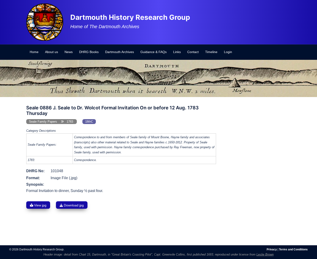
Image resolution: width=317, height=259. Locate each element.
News (69, 52)
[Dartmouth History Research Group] (44, 22)
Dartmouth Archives (119, 52)
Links (177, 52)
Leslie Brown (265, 254)
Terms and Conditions (293, 249)
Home (34, 52)
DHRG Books (89, 52)
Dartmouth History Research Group (130, 17)
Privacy (272, 249)
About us (51, 52)
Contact (193, 52)
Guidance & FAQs (153, 52)
